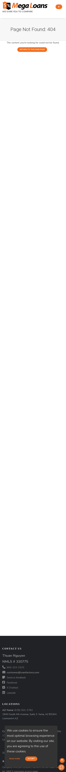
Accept (31, 759)
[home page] (25, 4)
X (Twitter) (12, 687)
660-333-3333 (15, 667)
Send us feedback (16, 677)
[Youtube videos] (62, 760)
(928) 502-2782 (23, 710)
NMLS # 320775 (15, 661)
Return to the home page (32, 49)
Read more (14, 759)
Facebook (11, 682)
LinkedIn (11, 693)
